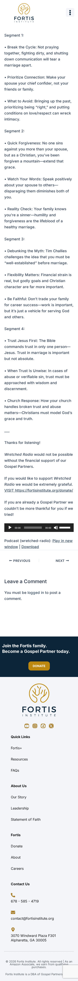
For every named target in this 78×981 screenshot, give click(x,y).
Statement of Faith (26, 819)
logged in (36, 592)
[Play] (10, 527)
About (16, 857)
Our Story (18, 797)
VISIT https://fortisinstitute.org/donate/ (38, 490)
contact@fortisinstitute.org (32, 918)
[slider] (65, 527)
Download (30, 547)
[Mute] (56, 527)
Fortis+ (16, 748)
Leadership (20, 808)
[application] (39, 527)
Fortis (16, 835)
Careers (17, 868)
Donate (17, 846)
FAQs (15, 770)
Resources (19, 759)
